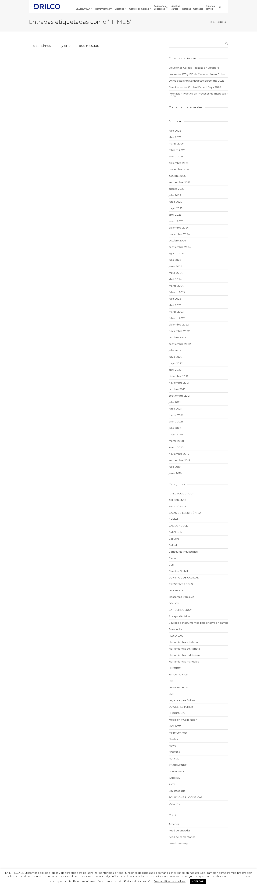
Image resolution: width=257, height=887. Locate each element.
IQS (171, 681)
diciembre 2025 (178, 163)
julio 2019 (175, 466)
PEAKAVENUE (178, 765)
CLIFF (172, 564)
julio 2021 (175, 402)
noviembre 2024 (179, 234)
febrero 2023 (177, 318)
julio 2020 (175, 428)
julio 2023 (175, 298)
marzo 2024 (176, 285)
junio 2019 (175, 473)
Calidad (173, 519)
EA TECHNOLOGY (180, 609)
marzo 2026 (176, 143)
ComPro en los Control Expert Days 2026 (195, 87)
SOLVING (174, 803)
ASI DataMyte (177, 500)
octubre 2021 (177, 389)
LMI (171, 694)
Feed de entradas (180, 830)
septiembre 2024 (180, 247)
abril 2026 (175, 137)
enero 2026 (176, 156)
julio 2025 (175, 195)
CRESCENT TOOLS (181, 584)
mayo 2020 (176, 434)
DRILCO (174, 603)
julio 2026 (175, 130)
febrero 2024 (177, 292)
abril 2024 (175, 279)
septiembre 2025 (180, 182)
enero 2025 (176, 221)
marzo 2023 (176, 311)
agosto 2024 (176, 253)
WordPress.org (178, 843)
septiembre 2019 (179, 460)
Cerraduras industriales (183, 551)
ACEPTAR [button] (198, 881)
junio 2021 (175, 408)
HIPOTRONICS (178, 674)
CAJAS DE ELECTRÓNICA (185, 513)
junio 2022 (175, 357)
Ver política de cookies (169, 881)
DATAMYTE (176, 590)
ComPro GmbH (178, 571)
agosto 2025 (176, 188)
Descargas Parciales (181, 597)
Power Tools (177, 771)
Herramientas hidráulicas (184, 655)
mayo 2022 (176, 363)
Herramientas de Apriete (184, 648)
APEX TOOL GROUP (181, 493)
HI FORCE (175, 668)
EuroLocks (175, 629)
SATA (172, 784)
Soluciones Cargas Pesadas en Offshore (194, 67)
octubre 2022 (177, 337)
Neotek (173, 739)
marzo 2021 (176, 415)
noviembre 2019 (179, 453)
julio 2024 (175, 260)
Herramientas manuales (184, 661)
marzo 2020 (176, 441)
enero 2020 (176, 447)
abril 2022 (175, 369)
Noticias (174, 758)
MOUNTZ (175, 726)
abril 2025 (175, 214)
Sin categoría (177, 790)
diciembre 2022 (179, 324)
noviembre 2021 (179, 382)
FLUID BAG (176, 635)
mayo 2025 (176, 208)
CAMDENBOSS (178, 525)
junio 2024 (175, 266)
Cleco (172, 558)
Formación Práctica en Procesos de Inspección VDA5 (198, 95)
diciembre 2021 (178, 376)
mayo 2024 (176, 272)
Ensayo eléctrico (179, 616)
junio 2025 (175, 201)
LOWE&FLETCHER (181, 706)
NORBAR (174, 752)
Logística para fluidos (182, 700)
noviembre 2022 (179, 331)
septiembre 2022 (180, 344)
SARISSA (174, 778)
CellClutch (175, 532)
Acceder (174, 824)
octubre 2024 (177, 240)
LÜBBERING (177, 713)
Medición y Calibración (183, 719)
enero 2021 (176, 421)
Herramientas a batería (183, 642)
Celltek (173, 545)
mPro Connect (178, 732)
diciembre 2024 (179, 227)
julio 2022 (175, 350)
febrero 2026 (177, 150)
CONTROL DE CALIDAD (184, 577)
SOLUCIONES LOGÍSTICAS (185, 797)
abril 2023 (175, 305)
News (172, 745)
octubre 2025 (177, 176)
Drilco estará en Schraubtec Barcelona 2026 (196, 80)
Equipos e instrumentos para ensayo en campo (199, 622)
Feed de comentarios (182, 837)
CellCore (174, 538)
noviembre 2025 (179, 169)
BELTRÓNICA (177, 506)
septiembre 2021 (179, 395)
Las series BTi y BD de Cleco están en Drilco (197, 74)
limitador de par (179, 687)
